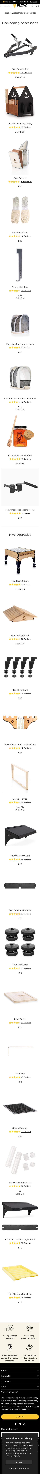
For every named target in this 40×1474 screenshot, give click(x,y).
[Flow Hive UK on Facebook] (15, 1424)
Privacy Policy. (13, 1456)
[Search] (32, 6)
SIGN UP (20, 1417)
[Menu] (1, 6)
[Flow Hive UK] (20, 6)
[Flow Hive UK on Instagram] (24, 1424)
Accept (18, 1462)
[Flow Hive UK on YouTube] (20, 1424)
